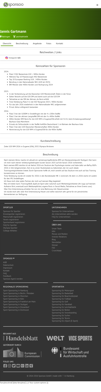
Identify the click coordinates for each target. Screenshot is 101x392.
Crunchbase (57, 250)
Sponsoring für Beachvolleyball (65, 296)
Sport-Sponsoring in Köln (13, 299)
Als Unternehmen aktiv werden (65, 214)
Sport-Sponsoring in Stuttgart (15, 304)
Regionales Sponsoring (15, 286)
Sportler (8, 207)
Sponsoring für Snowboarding (64, 312)
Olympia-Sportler (10, 228)
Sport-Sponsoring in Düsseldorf (16, 307)
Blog (54, 239)
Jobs (53, 231)
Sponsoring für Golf (60, 301)
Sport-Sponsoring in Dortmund (16, 310)
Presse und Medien (60, 234)
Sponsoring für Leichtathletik (64, 307)
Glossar (55, 245)
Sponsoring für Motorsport (63, 290)
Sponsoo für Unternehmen (63, 211)
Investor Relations (59, 236)
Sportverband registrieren (14, 222)
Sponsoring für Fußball (61, 299)
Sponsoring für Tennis (61, 318)
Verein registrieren (11, 219)
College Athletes (10, 230)
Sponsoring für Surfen (61, 315)
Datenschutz (8, 265)
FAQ (5, 273)
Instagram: (14, 58)
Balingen (6, 36)
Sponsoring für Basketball (62, 293)
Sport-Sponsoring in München (15, 296)
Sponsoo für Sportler (11, 211)
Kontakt (59, 43)
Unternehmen (59, 207)
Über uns (56, 224)
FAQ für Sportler (10, 225)
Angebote (37, 43)
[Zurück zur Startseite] (49, 5)
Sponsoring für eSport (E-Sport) (65, 321)
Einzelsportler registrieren (14, 214)
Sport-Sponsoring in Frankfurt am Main (19, 301)
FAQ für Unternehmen (61, 217)
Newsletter (56, 242)
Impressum (7, 268)
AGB (5, 262)
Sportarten (58, 286)
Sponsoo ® (8, 258)
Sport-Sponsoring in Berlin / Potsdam (18, 293)
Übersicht (7, 43)
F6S (53, 248)
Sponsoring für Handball (62, 304)
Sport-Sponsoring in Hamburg (15, 290)
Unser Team (57, 228)
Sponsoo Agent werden (13, 279)
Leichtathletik (22, 36)
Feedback (7, 276)
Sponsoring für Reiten (61, 310)
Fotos (48, 43)
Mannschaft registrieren (13, 217)
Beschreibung (22, 43)
